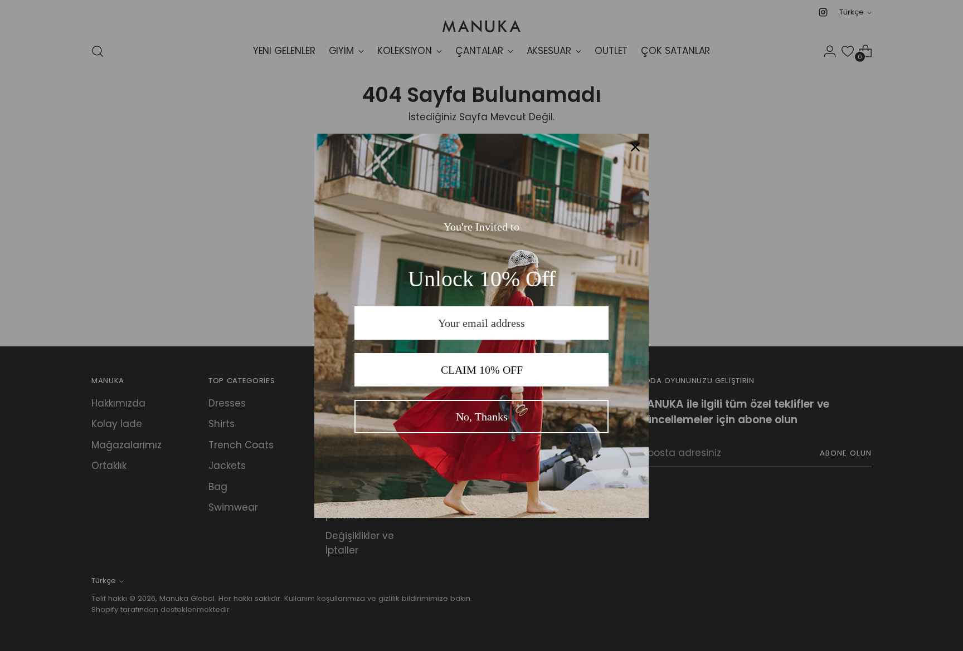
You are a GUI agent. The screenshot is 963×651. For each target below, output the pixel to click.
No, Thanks (482, 416)
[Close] (635, 147)
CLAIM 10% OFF (482, 370)
